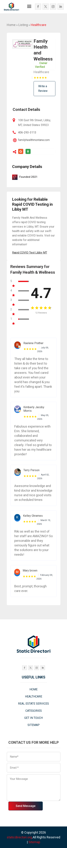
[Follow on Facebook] (38, 7)
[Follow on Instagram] (53, 7)
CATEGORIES (33, 710)
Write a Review (43, 89)
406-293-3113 (27, 132)
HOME (33, 689)
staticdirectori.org (19, 837)
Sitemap (34, 842)
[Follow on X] (46, 7)
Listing (23, 25)
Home (11, 25)
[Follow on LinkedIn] (61, 7)
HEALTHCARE (33, 696)
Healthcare (38, 25)
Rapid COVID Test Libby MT (29, 252)
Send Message (25, 806)
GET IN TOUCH (33, 718)
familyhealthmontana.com (34, 140)
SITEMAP (34, 725)
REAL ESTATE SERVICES (33, 703)
